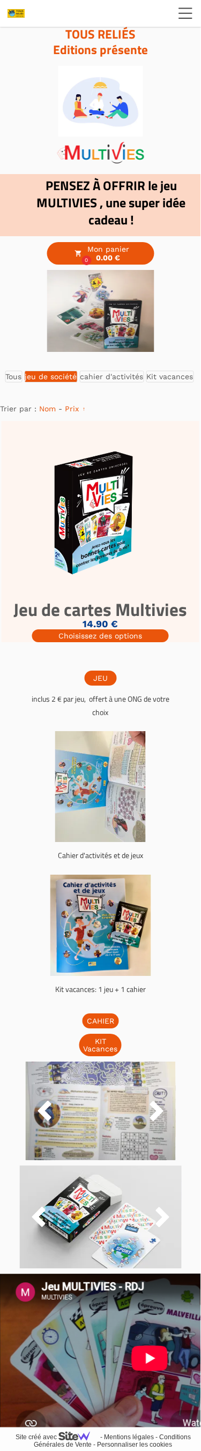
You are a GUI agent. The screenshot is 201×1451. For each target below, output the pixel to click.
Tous (13, 376)
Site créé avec (37, 1437)
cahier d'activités (111, 376)
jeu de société (51, 376)
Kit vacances (169, 376)
